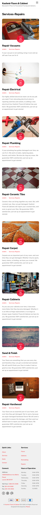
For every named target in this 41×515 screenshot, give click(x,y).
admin (4, 49)
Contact (4, 462)
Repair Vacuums (11, 45)
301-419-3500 (9, 486)
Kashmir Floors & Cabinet (12, 504)
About (4, 452)
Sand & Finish (9, 353)
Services (4, 455)
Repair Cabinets (11, 299)
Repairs (23, 464)
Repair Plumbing (11, 143)
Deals (4, 459)
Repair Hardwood (12, 404)
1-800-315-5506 (13, 484)
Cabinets (23, 455)
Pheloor (28, 506)
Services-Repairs (14, 49)
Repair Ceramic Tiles (13, 194)
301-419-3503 (9, 489)
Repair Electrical (11, 89)
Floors (23, 451)
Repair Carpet (10, 248)
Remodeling (24, 460)
